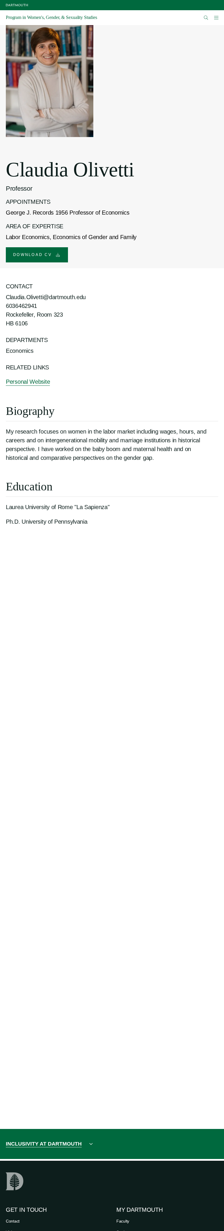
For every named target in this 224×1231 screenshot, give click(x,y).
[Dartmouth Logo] (17, 5)
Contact (13, 1221)
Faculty (122, 1221)
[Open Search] (206, 17)
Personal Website (28, 381)
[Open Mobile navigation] (216, 17)
